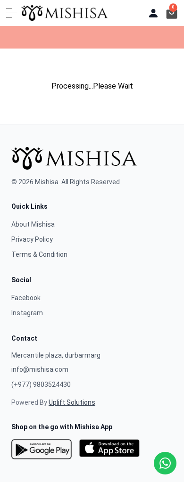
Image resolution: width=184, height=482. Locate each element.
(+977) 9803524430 (41, 384)
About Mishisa (33, 224)
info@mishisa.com (39, 369)
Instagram (27, 313)
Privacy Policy (32, 239)
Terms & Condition (39, 254)
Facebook (26, 298)
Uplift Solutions (72, 402)
